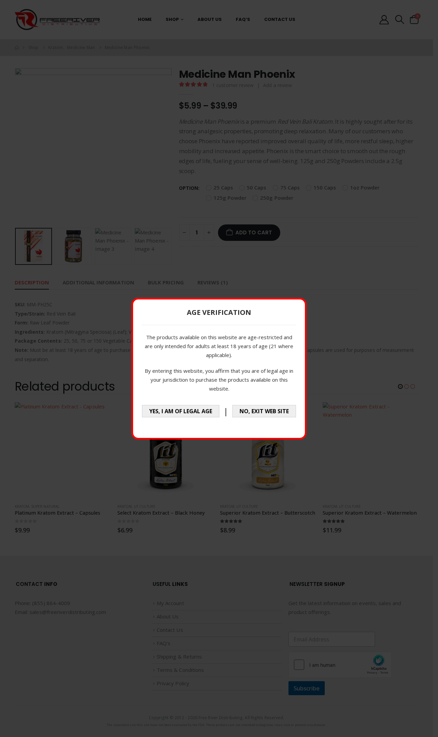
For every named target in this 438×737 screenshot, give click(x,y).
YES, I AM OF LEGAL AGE (180, 411)
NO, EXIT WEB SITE (264, 411)
